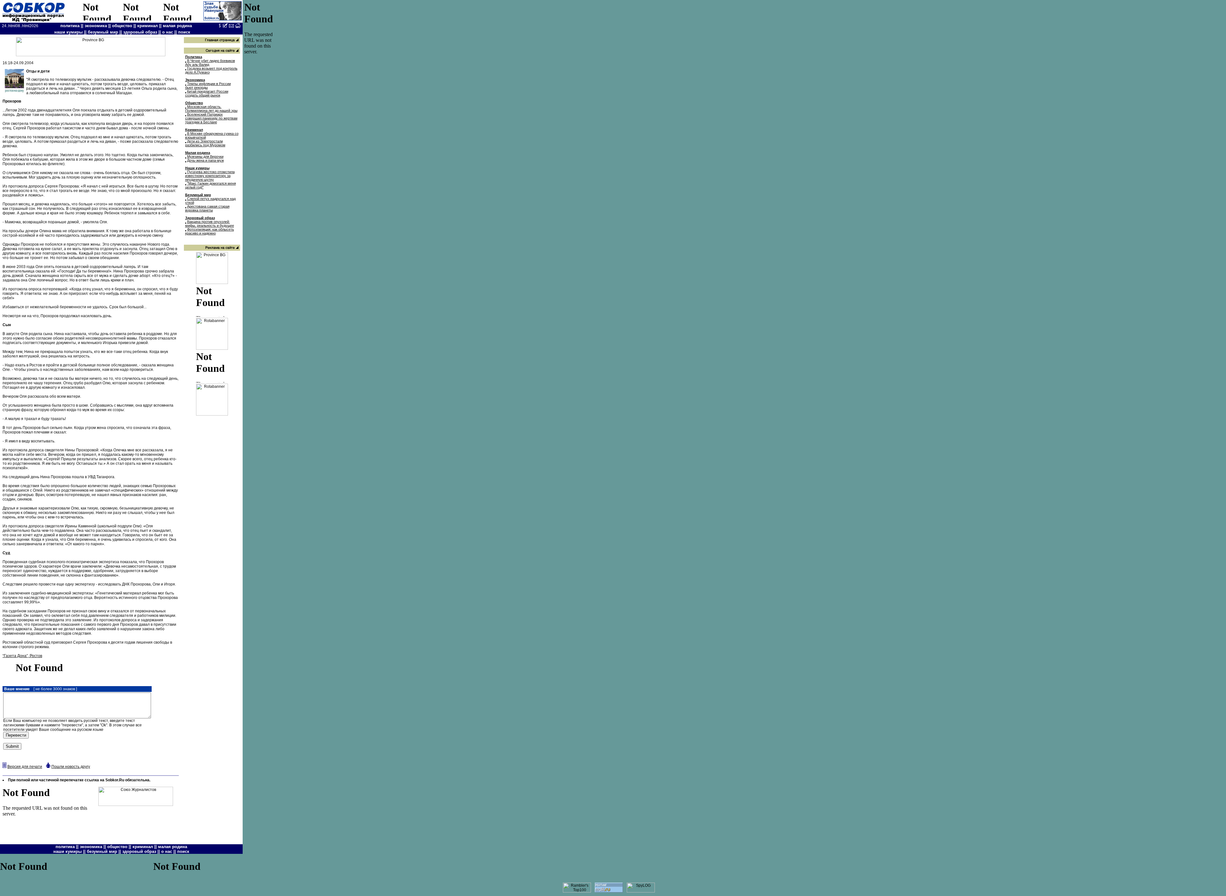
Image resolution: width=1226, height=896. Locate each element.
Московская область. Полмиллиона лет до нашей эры (211, 108)
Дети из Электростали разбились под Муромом (205, 143)
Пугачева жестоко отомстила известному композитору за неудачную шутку (210, 175)
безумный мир (103, 32)
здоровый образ (140, 32)
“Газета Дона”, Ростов (22, 656)
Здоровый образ (200, 218)
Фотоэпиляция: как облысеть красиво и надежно (209, 231)
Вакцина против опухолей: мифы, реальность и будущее (209, 223)
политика (69, 25)
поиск (184, 32)
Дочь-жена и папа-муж (205, 160)
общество (122, 25)
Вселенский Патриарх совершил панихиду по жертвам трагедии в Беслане (211, 118)
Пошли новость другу (70, 766)
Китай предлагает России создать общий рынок (206, 93)
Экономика (195, 80)
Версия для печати (24, 766)
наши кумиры (68, 32)
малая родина (177, 25)
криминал (147, 25)
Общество (194, 103)
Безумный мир (198, 195)
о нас (167, 32)
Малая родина (197, 153)
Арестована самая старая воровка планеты (207, 208)
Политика (193, 57)
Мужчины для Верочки (205, 156)
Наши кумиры (197, 168)
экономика (96, 25)
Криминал (194, 130)
